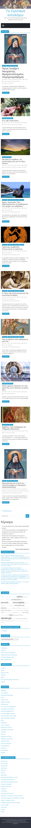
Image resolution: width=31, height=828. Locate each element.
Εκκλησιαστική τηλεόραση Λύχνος (9, 782)
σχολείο (3, 605)
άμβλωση (13, 620)
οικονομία (14, 618)
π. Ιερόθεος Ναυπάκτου (21, 167)
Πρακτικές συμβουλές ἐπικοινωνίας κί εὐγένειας (12, 248)
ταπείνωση (19, 124)
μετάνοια (3, 622)
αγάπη (4, 299)
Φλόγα (2, 811)
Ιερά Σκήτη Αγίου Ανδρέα (7, 793)
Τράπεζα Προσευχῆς (13, 583)
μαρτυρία (25, 597)
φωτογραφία (9, 608)
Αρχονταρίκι (4, 775)
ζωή (13, 212)
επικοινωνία (9, 212)
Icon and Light (4, 693)
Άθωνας (3, 772)
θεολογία (4, 610)
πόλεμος (2, 599)
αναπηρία (20, 612)
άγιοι (9, 491)
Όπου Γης (3, 734)
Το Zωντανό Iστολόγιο (15, 13)
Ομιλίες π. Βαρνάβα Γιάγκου (8, 800)
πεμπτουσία (17, 212)
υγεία (13, 432)
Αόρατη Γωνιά (4, 699)
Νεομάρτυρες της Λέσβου (7, 729)
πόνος (15, 610)
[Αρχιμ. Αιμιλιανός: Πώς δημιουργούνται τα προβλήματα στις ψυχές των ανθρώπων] (15, 183)
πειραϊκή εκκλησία (21, 618)
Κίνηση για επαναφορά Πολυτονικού (10, 679)
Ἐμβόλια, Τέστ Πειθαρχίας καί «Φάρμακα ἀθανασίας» (14, 428)
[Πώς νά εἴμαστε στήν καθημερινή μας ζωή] (15, 320)
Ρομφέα (3, 809)
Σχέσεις (21, 200)
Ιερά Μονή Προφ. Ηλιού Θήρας (8, 716)
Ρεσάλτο (3, 682)
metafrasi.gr (4, 648)
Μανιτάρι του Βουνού (6, 727)
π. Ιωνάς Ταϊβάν (5, 805)
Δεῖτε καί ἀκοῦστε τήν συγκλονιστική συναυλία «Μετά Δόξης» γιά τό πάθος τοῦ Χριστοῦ (15, 558)
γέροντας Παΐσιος (12, 167)
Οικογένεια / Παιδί (7, 157)
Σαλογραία (3, 748)
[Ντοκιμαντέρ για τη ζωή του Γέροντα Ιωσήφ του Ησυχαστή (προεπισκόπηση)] (15, 450)
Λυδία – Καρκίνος (5, 725)
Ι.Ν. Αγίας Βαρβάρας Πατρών (8, 713)
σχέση (21, 602)
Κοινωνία (5, 200)
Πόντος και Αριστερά (6, 743)
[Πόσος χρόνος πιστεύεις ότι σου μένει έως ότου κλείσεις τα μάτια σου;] (15, 362)
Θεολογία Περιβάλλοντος (7, 711)
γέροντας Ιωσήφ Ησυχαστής (20, 491)
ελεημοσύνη (3, 615)
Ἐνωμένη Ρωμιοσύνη (6, 786)
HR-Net (3, 670)
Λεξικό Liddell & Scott (6, 659)
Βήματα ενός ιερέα (5, 702)
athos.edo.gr (4, 761)
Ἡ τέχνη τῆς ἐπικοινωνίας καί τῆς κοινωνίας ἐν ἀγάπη (15, 294)
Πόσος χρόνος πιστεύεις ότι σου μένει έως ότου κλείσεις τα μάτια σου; (15, 388)
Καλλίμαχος (4, 722)
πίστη (15, 602)
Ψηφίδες (3, 752)
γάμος (9, 610)
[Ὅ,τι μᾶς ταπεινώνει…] (15, 99)
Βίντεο (4, 65)
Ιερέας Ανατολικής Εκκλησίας (8, 718)
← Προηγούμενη (6, 511)
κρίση (12, 610)
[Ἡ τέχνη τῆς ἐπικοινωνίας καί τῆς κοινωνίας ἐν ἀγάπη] (15, 272)
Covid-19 (5, 432)
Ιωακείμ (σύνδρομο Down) (7, 657)
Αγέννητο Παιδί (5, 672)
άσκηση (9, 81)
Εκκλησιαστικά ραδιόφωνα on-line (9, 777)
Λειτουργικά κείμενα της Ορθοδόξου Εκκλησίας (12, 798)
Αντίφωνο (3, 650)
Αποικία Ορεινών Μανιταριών (8, 652)
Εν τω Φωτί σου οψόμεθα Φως (8, 706)
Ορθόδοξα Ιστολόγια (6, 736)
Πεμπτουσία (4, 807)
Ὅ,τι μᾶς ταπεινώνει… (10, 120)
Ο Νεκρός (3, 732)
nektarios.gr (4, 768)
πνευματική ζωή (18, 615)
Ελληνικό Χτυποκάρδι (6, 784)
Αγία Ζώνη (3, 770)
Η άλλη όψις (4, 791)
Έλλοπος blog (4, 704)
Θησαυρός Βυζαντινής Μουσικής (9, 655)
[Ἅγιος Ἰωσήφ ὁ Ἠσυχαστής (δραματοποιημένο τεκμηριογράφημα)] (15, 35)
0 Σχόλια (26, 79)
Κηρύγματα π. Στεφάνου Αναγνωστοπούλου (12, 795)
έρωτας (26, 610)
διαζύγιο (6, 605)
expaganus (3, 690)
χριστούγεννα (20, 610)
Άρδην (2, 677)
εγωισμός (10, 602)
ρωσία (7, 615)
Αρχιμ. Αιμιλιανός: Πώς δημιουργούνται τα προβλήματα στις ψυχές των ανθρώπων (15, 204)
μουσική (4, 602)
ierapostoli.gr (4, 765)
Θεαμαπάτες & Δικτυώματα (7, 709)
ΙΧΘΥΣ (2, 720)
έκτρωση (9, 599)
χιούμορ (6, 612)
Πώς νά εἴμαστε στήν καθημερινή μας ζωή (15, 340)
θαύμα (2, 597)
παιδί (2, 612)
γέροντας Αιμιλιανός (12, 124)
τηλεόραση (17, 620)
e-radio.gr (3, 668)
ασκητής (13, 81)
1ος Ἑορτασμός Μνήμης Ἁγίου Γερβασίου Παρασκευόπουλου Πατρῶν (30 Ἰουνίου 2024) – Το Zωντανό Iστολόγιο (13, 569)
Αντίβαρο (3, 675)
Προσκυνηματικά (5, 745)
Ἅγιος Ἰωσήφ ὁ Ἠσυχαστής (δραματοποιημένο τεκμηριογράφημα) (13, 73)
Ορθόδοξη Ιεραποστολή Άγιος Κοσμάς (10, 802)
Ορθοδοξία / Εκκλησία (12, 65)
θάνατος (10, 393)
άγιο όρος (5, 81)
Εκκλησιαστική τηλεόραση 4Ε (8, 779)
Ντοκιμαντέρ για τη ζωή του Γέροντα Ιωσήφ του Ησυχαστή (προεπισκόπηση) (14, 485)
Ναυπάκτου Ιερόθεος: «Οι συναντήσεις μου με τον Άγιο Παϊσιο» (13, 161)
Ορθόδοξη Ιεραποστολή (7, 738)
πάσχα (6, 599)
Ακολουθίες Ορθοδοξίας (7, 695)
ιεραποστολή (25, 608)
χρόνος (13, 393)
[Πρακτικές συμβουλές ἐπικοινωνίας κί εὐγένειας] (15, 227)
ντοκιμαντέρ (13, 492)
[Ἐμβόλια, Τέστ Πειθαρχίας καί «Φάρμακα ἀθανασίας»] (15, 407)
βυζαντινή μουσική (6, 620)
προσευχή (6, 618)
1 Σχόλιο (25, 297)
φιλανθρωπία (10, 612)
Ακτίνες (2, 697)
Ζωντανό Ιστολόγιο (17, 79)
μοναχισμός (10, 83)
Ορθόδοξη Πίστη (5, 741)
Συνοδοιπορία (4, 750)
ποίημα (26, 602)
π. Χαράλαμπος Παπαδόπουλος (10, 597)
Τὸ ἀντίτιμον (4, 630)
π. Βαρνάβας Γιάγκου (24, 620)
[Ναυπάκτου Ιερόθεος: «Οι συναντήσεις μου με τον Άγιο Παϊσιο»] (15, 140)
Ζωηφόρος (3, 788)
